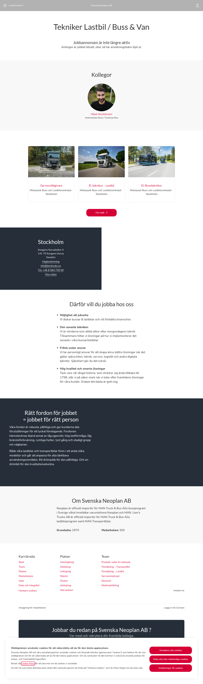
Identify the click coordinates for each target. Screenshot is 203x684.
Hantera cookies (28, 590)
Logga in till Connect (174, 607)
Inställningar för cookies (171, 668)
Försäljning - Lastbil (113, 571)
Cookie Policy (28, 663)
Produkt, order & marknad (116, 562)
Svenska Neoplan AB (101, 5)
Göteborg (65, 566)
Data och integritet (29, 585)
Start (21, 562)
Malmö (64, 576)
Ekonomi (106, 580)
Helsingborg (67, 562)
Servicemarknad (110, 576)
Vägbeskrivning (51, 261)
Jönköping (65, 585)
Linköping (65, 571)
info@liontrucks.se (51, 265)
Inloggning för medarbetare (32, 607)
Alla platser (66, 590)
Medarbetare (26, 576)
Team (22, 566)
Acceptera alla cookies (170, 650)
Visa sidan (51, 274)
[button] (197, 5)
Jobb (21, 580)
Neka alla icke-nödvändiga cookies (170, 659)
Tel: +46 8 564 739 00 (51, 270)
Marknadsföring (110, 585)
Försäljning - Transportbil (116, 566)
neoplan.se (178, 590)
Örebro (64, 580)
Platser (23, 571)
